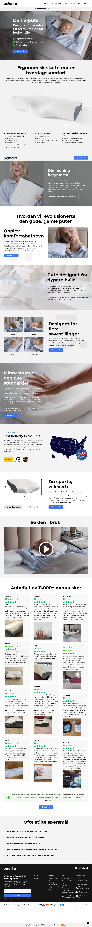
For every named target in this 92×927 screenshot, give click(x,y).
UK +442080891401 (83, 883)
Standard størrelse (13, 507)
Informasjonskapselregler (68, 893)
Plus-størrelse (34, 507)
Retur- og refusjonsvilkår (52, 883)
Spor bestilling (61, 3)
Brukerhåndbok (67, 890)
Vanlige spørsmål (53, 887)
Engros (36, 878)
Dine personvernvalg (70, 896)
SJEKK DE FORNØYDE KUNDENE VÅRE (63, 197)
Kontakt (72, 3)
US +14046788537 (83, 879)
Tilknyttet (65, 888)
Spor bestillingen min (53, 879)
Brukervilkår (65, 878)
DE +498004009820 (83, 888)
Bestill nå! (82, 3)
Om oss (64, 885)
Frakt (63, 883)
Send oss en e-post (82, 896)
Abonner (17, 895)
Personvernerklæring (68, 881)
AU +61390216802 (82, 892)
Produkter (48, 3)
